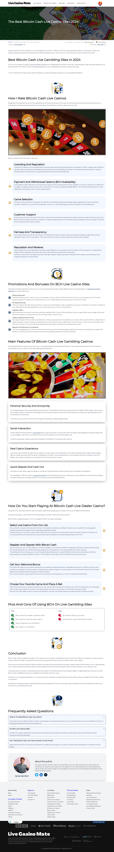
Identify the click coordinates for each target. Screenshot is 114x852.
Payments (70, 3)
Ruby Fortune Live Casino (55, 802)
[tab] (57, 720)
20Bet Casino (51, 817)
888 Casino (50, 795)
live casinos (37, 433)
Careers (30, 797)
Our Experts (31, 793)
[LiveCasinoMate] (19, 2)
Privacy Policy (90, 808)
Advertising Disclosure (93, 799)
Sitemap (89, 795)
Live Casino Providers (15, 799)
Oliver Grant (100, 44)
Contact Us (31, 799)
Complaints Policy (92, 804)
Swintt (10, 817)
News (10, 795)
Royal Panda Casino (53, 793)
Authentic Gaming (14, 812)
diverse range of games (75, 202)
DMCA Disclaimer (91, 802)
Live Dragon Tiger (72, 804)
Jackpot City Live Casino (54, 806)
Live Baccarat (71, 797)
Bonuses (62, 3)
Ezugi (10, 806)
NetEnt (10, 810)
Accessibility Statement (93, 806)
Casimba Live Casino (53, 812)
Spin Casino (50, 797)
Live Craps (70, 799)
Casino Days (51, 815)
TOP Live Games (72, 790)
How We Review (33, 795)
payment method (40, 475)
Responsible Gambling (93, 793)
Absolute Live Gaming (15, 815)
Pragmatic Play (13, 804)
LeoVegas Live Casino (54, 804)
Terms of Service (91, 797)
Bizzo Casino (51, 810)
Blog (9, 793)
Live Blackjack (71, 795)
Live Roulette (71, 793)
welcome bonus (59, 567)
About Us (31, 790)
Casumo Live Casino (53, 799)
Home (10, 42)
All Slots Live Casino (53, 808)
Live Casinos (37, 3)
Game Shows (81, 3)
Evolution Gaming (13, 802)
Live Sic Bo (70, 802)
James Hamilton (18, 44)
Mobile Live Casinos (50, 3)
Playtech (11, 808)
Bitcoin (75, 187)
